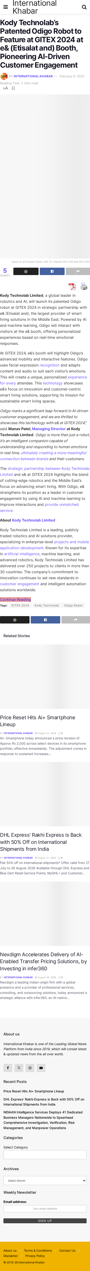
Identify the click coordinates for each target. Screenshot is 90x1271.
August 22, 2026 (46, 733)
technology (53, 383)
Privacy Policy (35, 1256)
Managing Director (49, 428)
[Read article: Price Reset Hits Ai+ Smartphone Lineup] (45, 676)
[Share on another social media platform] (78, 271)
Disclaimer (10, 1256)
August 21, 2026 (46, 857)
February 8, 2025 (72, 76)
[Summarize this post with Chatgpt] (26, 271)
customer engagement (19, 584)
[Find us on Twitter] (19, 1068)
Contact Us (67, 1250)
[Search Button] (84, 7)
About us (10, 1250)
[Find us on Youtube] (41, 1068)
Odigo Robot (73, 605)
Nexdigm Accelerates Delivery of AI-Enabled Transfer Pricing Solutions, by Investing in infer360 (43, 961)
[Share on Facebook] (52, 271)
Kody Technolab (47, 605)
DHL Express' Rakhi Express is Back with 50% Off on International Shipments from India (40, 842)
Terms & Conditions (38, 1250)
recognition (50, 365)
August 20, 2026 (46, 977)
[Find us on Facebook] (7, 1068)
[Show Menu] (5, 7)
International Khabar (33, 76)
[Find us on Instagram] (30, 1068)
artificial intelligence (21, 554)
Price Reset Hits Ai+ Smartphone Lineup (33, 1091)
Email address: (15, 1202)
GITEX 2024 (20, 605)
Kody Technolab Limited (33, 520)
